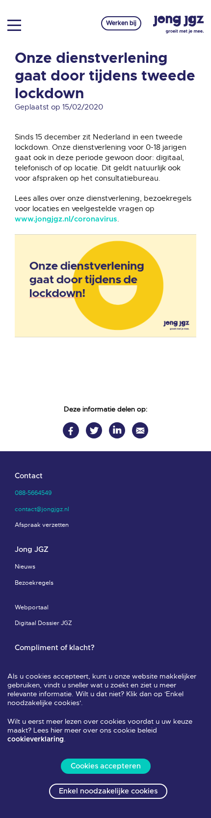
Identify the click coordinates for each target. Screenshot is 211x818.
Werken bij (121, 23)
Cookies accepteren (106, 766)
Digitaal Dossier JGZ (43, 623)
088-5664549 (33, 493)
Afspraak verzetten (42, 525)
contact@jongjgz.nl (42, 509)
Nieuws (25, 567)
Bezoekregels (34, 583)
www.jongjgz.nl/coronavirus (66, 219)
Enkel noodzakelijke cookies (108, 791)
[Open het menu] (17, 24)
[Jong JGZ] (178, 25)
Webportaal (32, 607)
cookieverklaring (35, 739)
